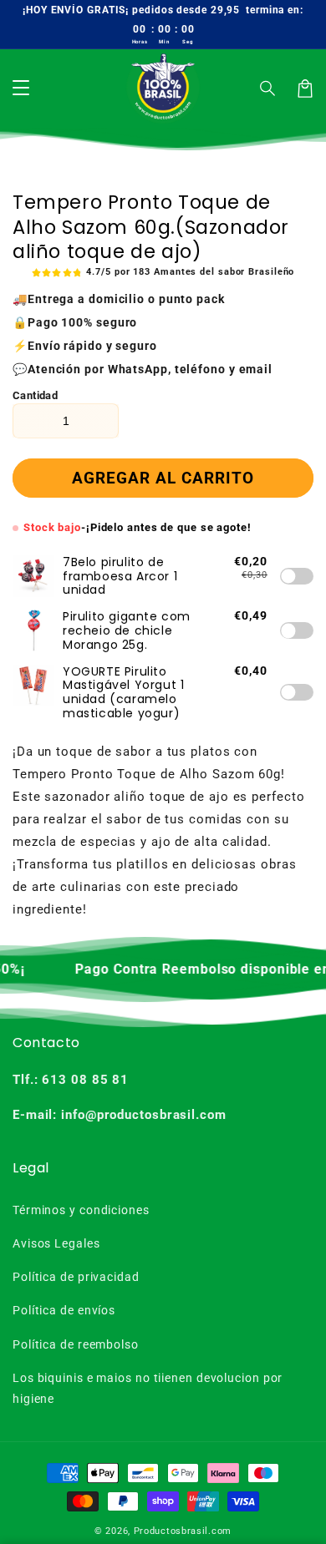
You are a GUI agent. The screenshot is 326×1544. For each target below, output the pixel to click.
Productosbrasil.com (183, 1531)
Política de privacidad (76, 1276)
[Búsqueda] (268, 88)
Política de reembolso (76, 1344)
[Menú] (21, 88)
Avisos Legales (56, 1243)
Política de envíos (64, 1310)
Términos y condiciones (81, 1210)
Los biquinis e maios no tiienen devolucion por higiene (148, 1388)
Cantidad (35, 395)
